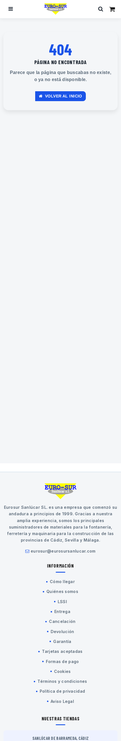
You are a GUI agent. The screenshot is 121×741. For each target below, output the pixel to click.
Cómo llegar (62, 581)
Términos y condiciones (62, 681)
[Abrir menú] (11, 9)
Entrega (62, 611)
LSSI (62, 601)
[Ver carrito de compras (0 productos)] (112, 9)
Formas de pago (62, 661)
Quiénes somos (62, 591)
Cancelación (62, 621)
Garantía (62, 641)
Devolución (62, 631)
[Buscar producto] (101, 9)
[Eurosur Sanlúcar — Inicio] (55, 9)
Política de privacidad (62, 691)
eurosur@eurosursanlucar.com (63, 551)
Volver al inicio (63, 96)
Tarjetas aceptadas (62, 651)
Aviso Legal (62, 701)
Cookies (62, 671)
